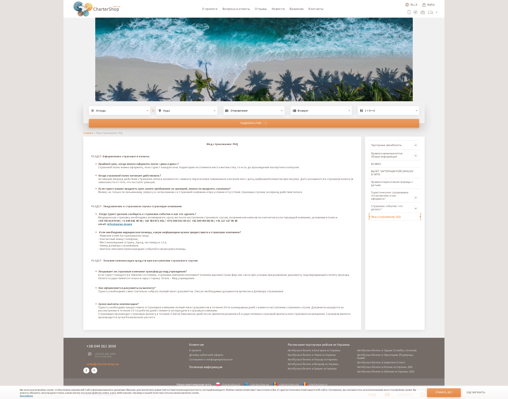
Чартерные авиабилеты (386, 145)
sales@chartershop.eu (103, 364)
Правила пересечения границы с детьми (392, 183)
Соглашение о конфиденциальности (211, 359)
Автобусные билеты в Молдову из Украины (313, 364)
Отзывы (261, 9)
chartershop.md (289, 384)
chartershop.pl (231, 384)
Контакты (315, 9)
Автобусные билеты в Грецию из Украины (312, 368)
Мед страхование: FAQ (386, 216)
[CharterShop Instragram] (94, 370)
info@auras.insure (119, 224)
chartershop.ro (318, 384)
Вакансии (296, 9)
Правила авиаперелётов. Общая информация (387, 155)
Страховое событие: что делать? (387, 207)
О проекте (209, 9)
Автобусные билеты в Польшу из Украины (312, 359)
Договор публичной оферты (206, 355)
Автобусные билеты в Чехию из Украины (312, 355)
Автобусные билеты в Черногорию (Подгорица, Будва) (385, 356)
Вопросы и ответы (236, 9)
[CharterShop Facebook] (86, 370)
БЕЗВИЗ (376, 163)
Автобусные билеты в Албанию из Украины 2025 (385, 371)
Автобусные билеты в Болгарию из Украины (314, 350)
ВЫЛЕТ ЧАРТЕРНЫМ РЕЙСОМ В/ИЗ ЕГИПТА (392, 173)
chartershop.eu (259, 384)
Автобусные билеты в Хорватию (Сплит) (381, 362)
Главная (88, 133)
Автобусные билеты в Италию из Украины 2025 (385, 367)
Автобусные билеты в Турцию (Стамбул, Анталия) (387, 350)
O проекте (195, 350)
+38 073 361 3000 (105, 353)
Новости (278, 9)
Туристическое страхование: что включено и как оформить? (390, 195)
